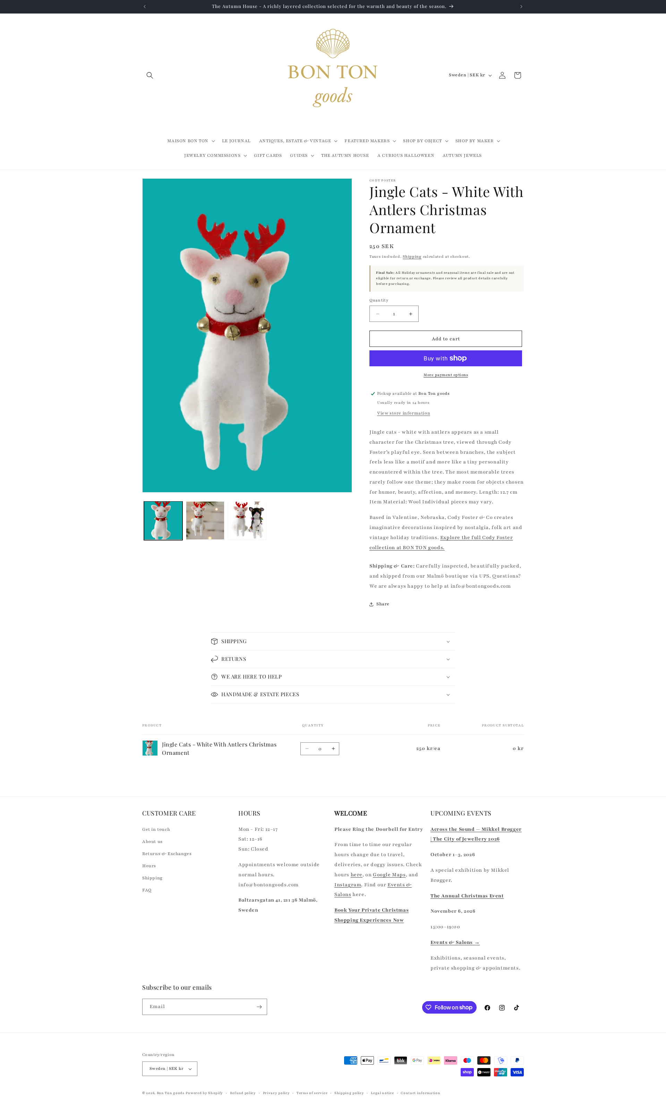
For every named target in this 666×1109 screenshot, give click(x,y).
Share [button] (383, 604)
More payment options (446, 374)
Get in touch (156, 829)
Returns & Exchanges (166, 853)
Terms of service (312, 1093)
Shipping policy (349, 1093)
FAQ (147, 890)
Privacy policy (276, 1093)
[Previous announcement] (144, 6)
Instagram (347, 884)
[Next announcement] (521, 6)
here (356, 874)
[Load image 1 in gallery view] (163, 520)
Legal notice (382, 1093)
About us (152, 841)
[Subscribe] (259, 1007)
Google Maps (389, 874)
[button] (149, 75)
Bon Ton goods (171, 1093)
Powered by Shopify (204, 1093)
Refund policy (243, 1093)
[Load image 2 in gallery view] (205, 520)
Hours (149, 866)
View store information (403, 413)
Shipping (412, 256)
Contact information (420, 1093)
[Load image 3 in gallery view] (247, 520)
